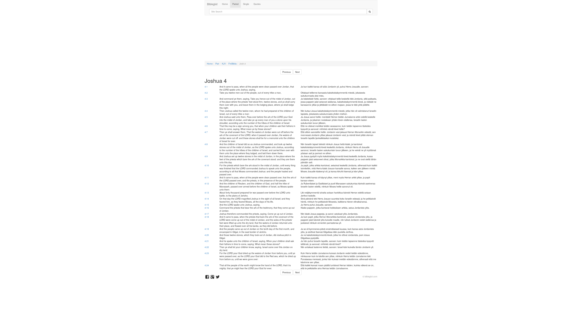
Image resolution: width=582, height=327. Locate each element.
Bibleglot (212, 4)
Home (225, 3)
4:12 (207, 183)
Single (246, 3)
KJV (224, 63)
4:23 (207, 253)
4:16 (207, 207)
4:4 (206, 110)
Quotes (257, 3)
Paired (235, 3)
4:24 (207, 265)
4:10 (207, 165)
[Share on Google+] (212, 277)
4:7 (206, 132)
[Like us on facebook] (207, 277)
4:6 (206, 125)
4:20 (207, 234)
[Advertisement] (291, 39)
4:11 (207, 177)
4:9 (206, 156)
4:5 (206, 116)
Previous (286, 71)
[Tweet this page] (218, 277)
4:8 (206, 144)
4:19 (207, 228)
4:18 (207, 216)
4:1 (206, 86)
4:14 (207, 198)
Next (297, 71)
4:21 (207, 241)
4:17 (207, 213)
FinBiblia (232, 63)
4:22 (207, 247)
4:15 (207, 204)
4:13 (207, 192)
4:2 (206, 92)
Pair (217, 63)
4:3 (206, 98)
